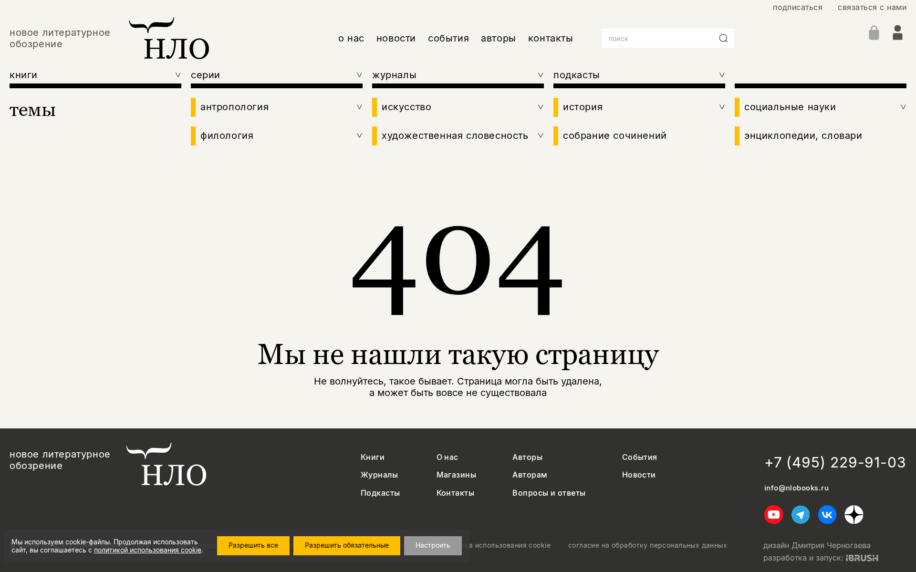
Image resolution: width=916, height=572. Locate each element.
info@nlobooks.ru (796, 488)
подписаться (797, 7)
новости (396, 38)
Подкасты (380, 493)
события (448, 38)
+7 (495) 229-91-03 (835, 462)
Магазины (457, 474)
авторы (498, 38)
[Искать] (724, 38)
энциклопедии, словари (803, 135)
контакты (550, 38)
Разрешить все (253, 545)
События (639, 457)
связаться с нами (872, 7)
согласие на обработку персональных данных (647, 545)
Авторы (527, 457)
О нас (447, 457)
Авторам (529, 474)
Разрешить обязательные (347, 545)
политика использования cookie (496, 545)
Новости (639, 474)
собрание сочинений (615, 135)
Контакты (456, 493)
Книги (373, 457)
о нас (351, 38)
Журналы (379, 474)
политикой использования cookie (147, 550)
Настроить (433, 545)
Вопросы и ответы (549, 493)
